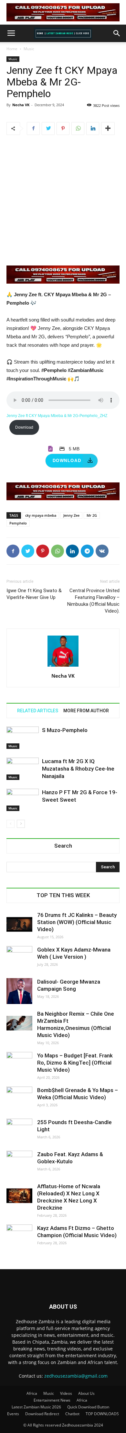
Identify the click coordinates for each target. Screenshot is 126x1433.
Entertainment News (52, 1400)
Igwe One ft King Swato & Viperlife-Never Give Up (34, 594)
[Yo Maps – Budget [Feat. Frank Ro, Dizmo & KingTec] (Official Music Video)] (19, 1065)
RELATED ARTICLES (37, 710)
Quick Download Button (88, 1407)
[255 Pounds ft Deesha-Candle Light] (19, 1132)
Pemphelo (18, 523)
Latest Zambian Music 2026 (36, 1407)
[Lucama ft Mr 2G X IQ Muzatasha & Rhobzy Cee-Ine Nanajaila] (22, 769)
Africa (31, 1393)
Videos (66, 1393)
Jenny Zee (71, 515)
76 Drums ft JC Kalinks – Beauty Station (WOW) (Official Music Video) (77, 922)
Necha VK (20, 104)
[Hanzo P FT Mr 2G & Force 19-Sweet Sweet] (22, 800)
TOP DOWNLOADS (102, 1413)
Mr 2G (92, 515)
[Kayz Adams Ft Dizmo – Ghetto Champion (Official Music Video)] (19, 1237)
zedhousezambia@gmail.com (76, 1376)
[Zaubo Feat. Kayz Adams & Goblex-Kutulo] (19, 1164)
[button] (117, 33)
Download (24, 427)
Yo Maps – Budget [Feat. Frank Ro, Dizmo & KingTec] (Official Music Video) (75, 1062)
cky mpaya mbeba (40, 515)
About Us (86, 1393)
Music (29, 48)
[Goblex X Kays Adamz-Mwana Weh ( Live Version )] (19, 959)
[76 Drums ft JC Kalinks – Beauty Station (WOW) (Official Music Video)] (19, 924)
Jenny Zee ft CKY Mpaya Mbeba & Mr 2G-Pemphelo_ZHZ (56, 415)
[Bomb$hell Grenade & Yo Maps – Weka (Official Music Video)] (19, 1099)
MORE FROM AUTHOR (86, 710)
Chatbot (72, 1413)
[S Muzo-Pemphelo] (22, 738)
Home (11, 48)
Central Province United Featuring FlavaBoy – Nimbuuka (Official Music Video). (93, 601)
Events (13, 1413)
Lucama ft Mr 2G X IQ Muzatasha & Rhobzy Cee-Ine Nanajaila (78, 768)
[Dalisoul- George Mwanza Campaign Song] (19, 991)
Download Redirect (42, 1413)
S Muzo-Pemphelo (65, 730)
